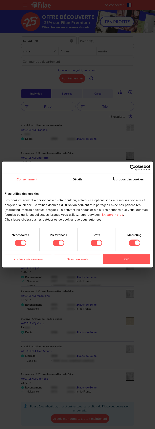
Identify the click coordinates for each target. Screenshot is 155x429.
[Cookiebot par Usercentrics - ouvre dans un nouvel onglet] (132, 168)
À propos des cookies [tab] (128, 179)
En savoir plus (112, 214)
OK (126, 259)
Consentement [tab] (27, 179)
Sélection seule (77, 259)
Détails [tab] (78, 179)
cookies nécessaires (28, 259)
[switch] (58, 243)
